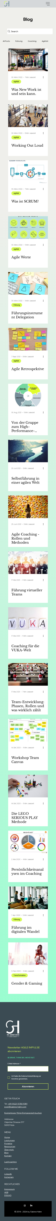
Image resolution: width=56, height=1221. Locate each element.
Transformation (20, 975)
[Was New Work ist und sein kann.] (28, 60)
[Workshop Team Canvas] (28, 730)
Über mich (9, 1149)
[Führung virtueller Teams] (28, 562)
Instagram (9, 1177)
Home (7, 1137)
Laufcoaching (10, 1162)
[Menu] (48, 4)
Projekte (8, 1143)
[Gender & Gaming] (28, 953)
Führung (18, 41)
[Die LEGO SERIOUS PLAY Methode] (28, 786)
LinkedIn (8, 1174)
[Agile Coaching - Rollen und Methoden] (28, 506)
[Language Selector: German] (41, 1009)
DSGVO (7, 1195)
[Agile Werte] (28, 227)
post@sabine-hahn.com (15, 1107)
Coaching (32, 41)
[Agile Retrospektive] (28, 339)
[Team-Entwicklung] (28, 674)
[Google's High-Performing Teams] (28, 395)
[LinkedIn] (31, 1205)
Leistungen (9, 1140)
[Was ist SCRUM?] (28, 171)
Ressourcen (9, 1146)
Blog (6, 1152)
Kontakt (8, 1156)
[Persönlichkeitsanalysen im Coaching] (28, 842)
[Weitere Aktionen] (44, 77)
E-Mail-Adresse (14, 1064)
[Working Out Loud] (28, 115)
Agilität (45, 41)
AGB (6, 1192)
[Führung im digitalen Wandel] (28, 898)
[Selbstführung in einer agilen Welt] (28, 451)
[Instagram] (25, 1205)
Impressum (9, 1189)
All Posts (6, 41)
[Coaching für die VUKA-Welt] (28, 618)
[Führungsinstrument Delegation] (28, 283)
